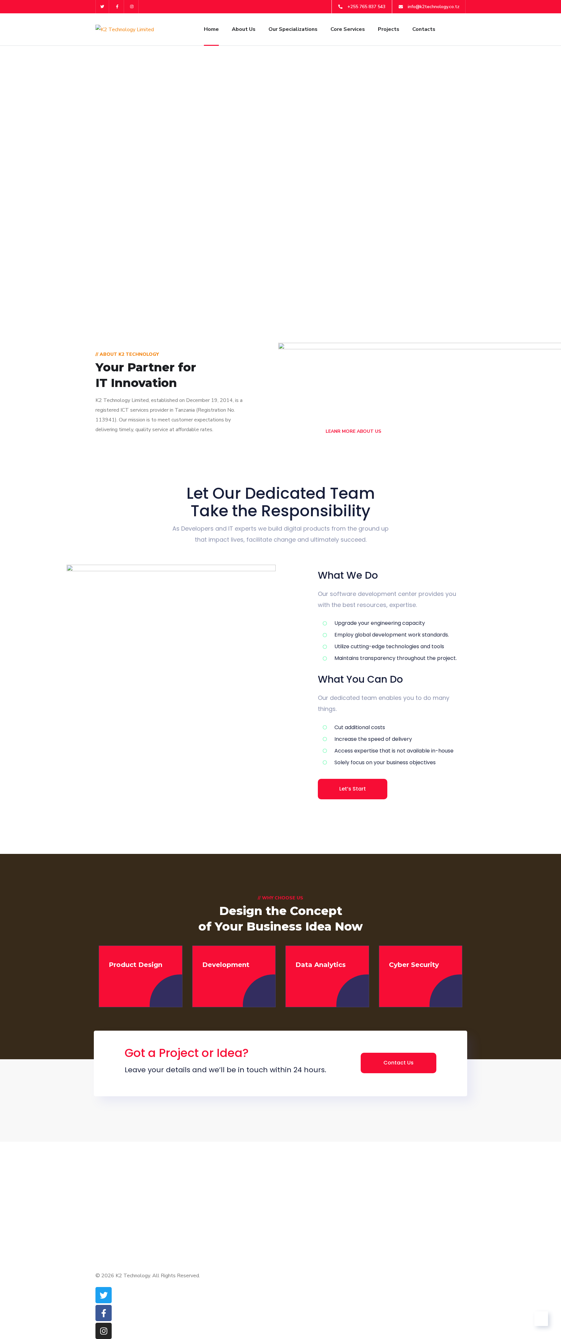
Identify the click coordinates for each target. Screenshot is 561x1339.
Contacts (423, 29)
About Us (244, 29)
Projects (388, 29)
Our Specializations (293, 29)
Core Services (347, 29)
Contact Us (398, 1062)
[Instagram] (132, 6)
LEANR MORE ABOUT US (352, 431)
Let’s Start (352, 788)
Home (211, 29)
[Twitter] (102, 6)
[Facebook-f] (117, 6)
